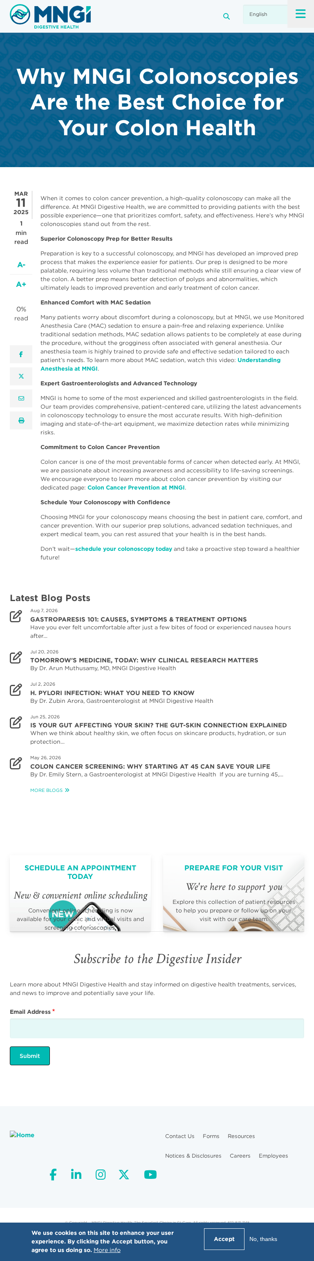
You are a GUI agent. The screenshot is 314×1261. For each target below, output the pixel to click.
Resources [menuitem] (241, 1136)
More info (107, 1250)
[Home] (50, 16)
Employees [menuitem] (273, 1155)
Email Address (30, 1011)
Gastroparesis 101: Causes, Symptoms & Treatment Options (138, 619)
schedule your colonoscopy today (123, 548)
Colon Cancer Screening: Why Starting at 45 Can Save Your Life (150, 766)
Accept (224, 1239)
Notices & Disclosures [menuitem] (193, 1155)
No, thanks (263, 1239)
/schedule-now (80, 893)
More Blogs (46, 790)
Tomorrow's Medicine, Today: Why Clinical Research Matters (145, 660)
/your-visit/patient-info (233, 893)
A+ (21, 284)
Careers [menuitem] (240, 1155)
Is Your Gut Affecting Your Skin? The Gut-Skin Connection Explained (158, 725)
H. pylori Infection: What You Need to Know (112, 693)
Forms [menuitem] (211, 1136)
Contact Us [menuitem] (180, 1136)
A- (21, 264)
